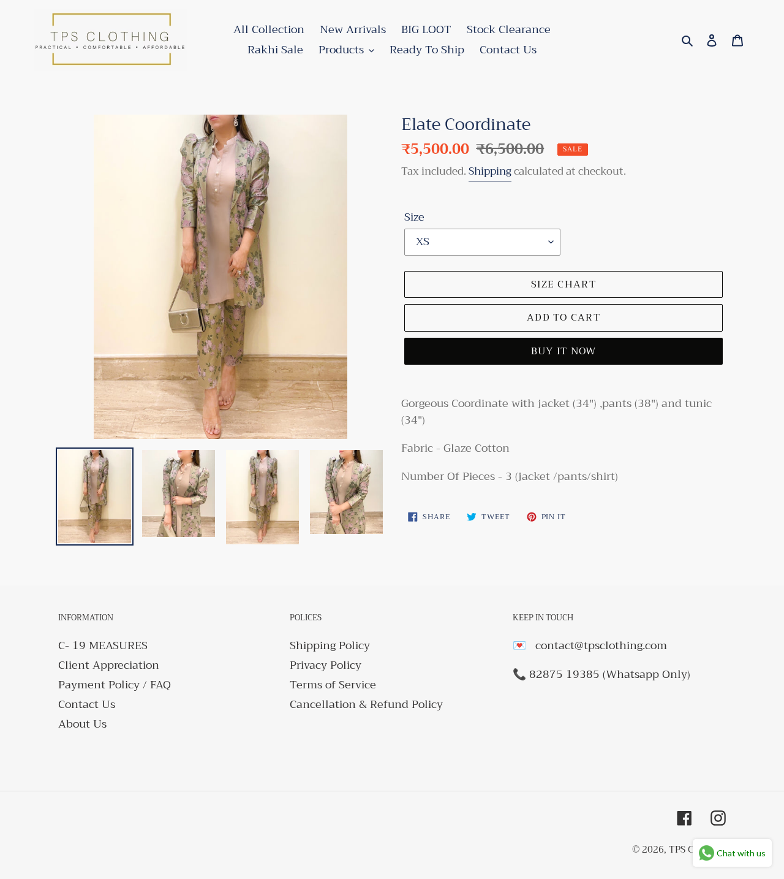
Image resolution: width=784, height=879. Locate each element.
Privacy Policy (325, 665)
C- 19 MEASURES (103, 645)
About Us (82, 724)
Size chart (563, 284)
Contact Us (86, 704)
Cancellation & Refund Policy (366, 704)
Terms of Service (333, 684)
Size (414, 217)
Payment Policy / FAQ (114, 684)
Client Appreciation (108, 665)
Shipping (490, 171)
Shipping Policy (330, 645)
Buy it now (564, 351)
